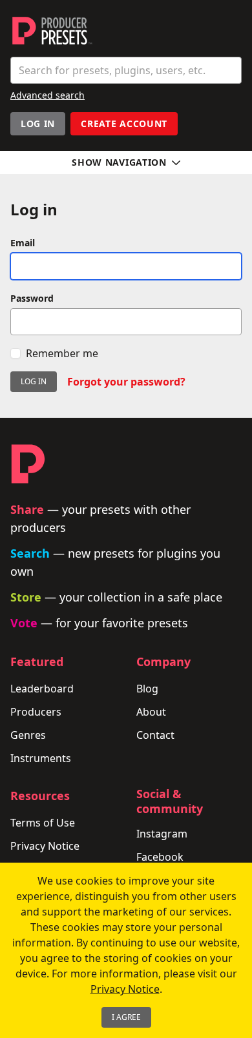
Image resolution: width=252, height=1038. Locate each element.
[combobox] (126, 70)
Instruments (40, 758)
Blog (147, 688)
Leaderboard (42, 688)
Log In (38, 123)
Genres (28, 735)
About (151, 712)
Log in (34, 381)
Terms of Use (42, 823)
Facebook (160, 857)
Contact (155, 735)
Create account (124, 123)
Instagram (161, 834)
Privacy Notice (44, 846)
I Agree (126, 1017)
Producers (35, 712)
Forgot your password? (126, 382)
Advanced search (47, 95)
